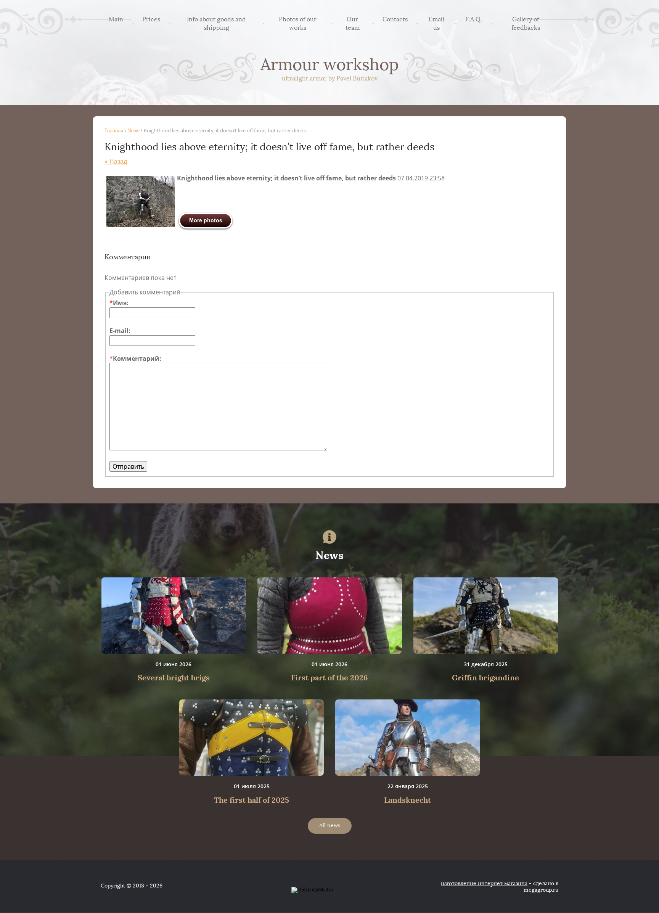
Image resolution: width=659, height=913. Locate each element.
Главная (113, 130)
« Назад (115, 161)
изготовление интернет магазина (484, 883)
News (133, 130)
